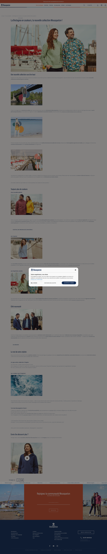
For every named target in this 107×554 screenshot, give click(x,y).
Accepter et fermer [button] (69, 282)
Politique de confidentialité (36, 279)
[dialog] (53, 277)
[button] (34, 283)
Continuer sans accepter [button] (50, 282)
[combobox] (75, 270)
